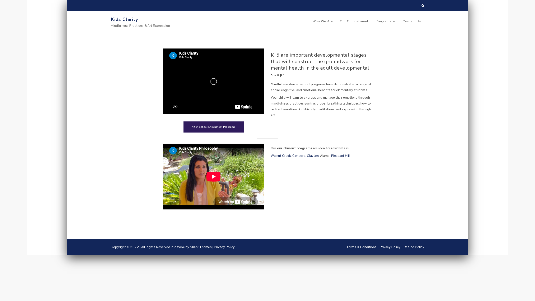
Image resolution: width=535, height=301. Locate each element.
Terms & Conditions (361, 247)
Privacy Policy (224, 247)
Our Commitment (354, 21)
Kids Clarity (124, 19)
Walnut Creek (281, 155)
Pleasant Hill (340, 155)
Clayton (313, 155)
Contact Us (412, 21)
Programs (383, 21)
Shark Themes (201, 247)
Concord (299, 155)
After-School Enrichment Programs (213, 127)
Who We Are (323, 21)
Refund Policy (414, 247)
